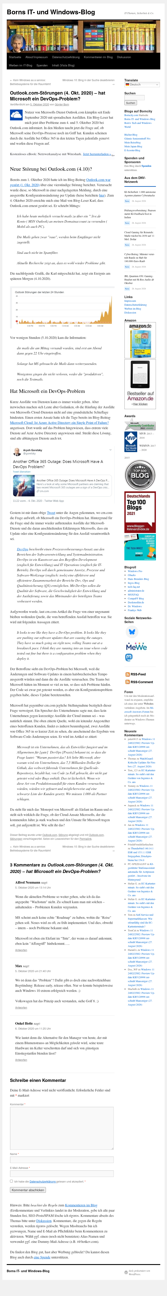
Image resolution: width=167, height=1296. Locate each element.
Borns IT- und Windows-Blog (51, 11)
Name (14, 1154)
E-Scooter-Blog (132, 150)
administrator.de (136, 590)
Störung (63, 835)
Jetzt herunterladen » (97, 154)
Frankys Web (135, 610)
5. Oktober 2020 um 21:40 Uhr (33, 971)
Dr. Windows (135, 606)
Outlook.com (49, 835)
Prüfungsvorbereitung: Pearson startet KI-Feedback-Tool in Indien (140, 214)
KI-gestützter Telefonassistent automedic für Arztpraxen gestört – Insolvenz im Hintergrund (141, 871)
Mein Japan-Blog (133, 146)
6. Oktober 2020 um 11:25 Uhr (33, 1028)
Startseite (15, 57)
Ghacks (132, 575)
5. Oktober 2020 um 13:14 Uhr (33, 887)
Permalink (86, 838)
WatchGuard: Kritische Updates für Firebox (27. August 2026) (142, 762)
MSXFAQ (133, 594)
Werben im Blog (132, 308)
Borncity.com (131, 115)
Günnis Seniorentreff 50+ (137, 138)
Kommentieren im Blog (98, 57)
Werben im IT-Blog (20, 65)
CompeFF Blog (136, 598)
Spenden (42, 65)
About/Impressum (36, 57)
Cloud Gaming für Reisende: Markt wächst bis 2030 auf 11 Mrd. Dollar (139, 236)
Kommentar (17, 1104)
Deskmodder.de (136, 602)
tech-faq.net (134, 586)
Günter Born (62, 104)
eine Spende (42, 1257)
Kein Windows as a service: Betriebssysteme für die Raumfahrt (30, 82)
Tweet (51, 512)
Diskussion (124, 57)
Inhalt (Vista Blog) (63, 65)
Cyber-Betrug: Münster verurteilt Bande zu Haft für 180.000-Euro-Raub (139, 258)
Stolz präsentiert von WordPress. (139, 1272)
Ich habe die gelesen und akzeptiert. (50, 1181)
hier (101, 195)
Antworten (21, 950)
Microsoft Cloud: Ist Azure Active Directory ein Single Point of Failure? (59, 422)
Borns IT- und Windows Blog (139, 119)
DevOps (22, 549)
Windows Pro (135, 571)
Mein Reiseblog (132, 142)
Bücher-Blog (130, 134)
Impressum (130, 300)
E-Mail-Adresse (20, 1168)
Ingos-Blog (134, 582)
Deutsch (134, 84)
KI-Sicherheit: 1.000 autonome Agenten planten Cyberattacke (140, 193)
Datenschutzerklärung (66, 57)
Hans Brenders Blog (138, 579)
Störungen (16, 838)
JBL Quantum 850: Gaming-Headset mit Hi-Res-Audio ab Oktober (139, 279)
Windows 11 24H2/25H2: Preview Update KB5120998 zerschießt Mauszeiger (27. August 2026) (141, 746)
